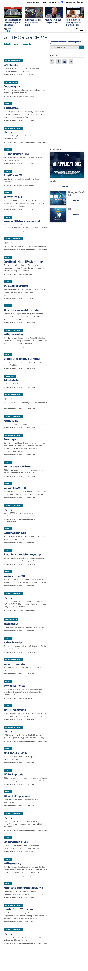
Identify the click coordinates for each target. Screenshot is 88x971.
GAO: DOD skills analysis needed (16, 286)
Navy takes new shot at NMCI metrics (18, 466)
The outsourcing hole (12, 86)
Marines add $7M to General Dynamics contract (22, 221)
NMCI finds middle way (12, 863)
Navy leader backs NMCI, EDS (15, 488)
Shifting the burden (11, 380)
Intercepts (8, 132)
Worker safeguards (11, 439)
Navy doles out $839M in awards (16, 842)
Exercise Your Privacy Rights (75, 2)
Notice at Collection (33, 2)
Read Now (65, 186)
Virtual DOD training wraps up (15, 710)
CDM (69, 209)
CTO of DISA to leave (11, 108)
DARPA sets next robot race (14, 685)
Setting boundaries (11, 65)
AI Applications (54, 181)
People (7, 104)
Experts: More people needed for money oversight (22, 554)
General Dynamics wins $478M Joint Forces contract (23, 261)
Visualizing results (11, 623)
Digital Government (13, 61)
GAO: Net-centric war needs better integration (21, 310)
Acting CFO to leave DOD (13, 175)
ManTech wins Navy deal (13, 642)
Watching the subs (11, 420)
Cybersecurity (11, 82)
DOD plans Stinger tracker (14, 774)
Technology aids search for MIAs (16, 154)
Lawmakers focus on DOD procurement (18, 909)
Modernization (11, 619)
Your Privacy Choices (50, 2)
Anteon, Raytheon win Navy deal (16, 753)
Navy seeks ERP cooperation (14, 664)
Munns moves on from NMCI (14, 576)
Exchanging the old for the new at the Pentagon (22, 358)
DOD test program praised (13, 197)
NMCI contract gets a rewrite (15, 533)
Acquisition (10, 376)
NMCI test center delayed (13, 334)
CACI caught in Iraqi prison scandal (17, 796)
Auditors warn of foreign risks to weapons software (23, 887)
